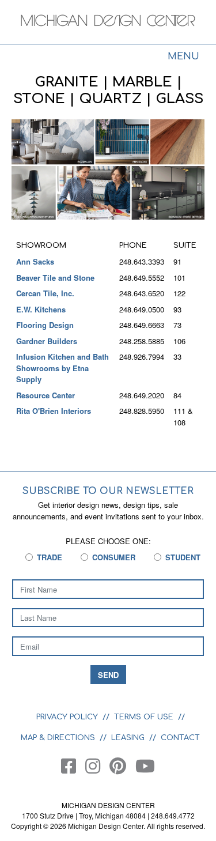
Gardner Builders (46, 340)
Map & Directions (58, 738)
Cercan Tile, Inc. (45, 293)
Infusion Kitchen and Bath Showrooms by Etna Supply (62, 367)
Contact (180, 738)
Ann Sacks (35, 261)
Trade (49, 557)
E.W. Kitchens (41, 309)
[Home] (108, 23)
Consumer (113, 557)
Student (182, 557)
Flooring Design (45, 324)
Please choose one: (108, 540)
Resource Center (45, 395)
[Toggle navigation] (183, 57)
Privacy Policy (67, 717)
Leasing (128, 738)
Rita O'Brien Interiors (53, 410)
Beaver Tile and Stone (55, 277)
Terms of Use (143, 717)
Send (108, 674)
